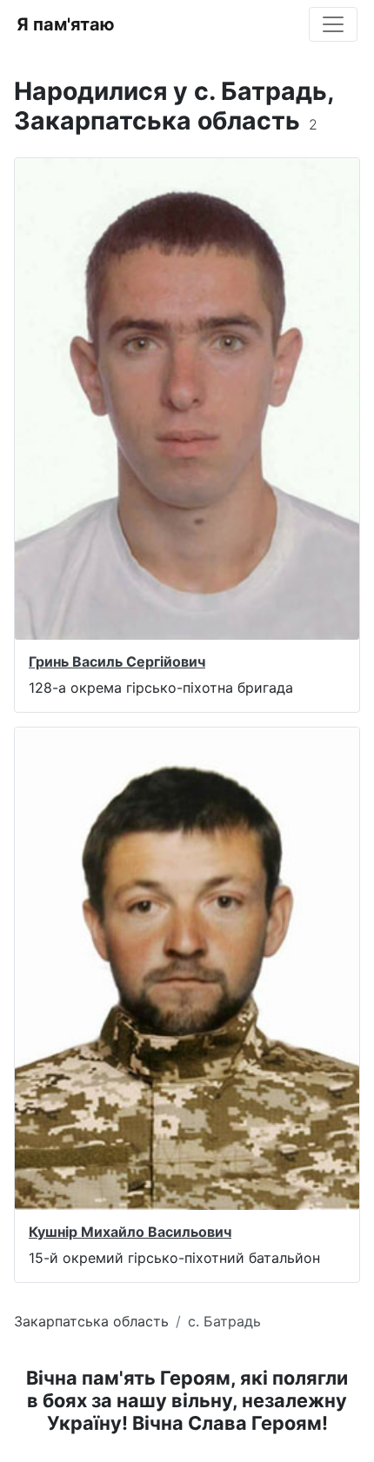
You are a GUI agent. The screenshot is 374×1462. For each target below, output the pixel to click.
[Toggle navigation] (333, 24)
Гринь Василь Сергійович (117, 661)
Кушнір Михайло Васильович (130, 1231)
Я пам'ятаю (66, 24)
